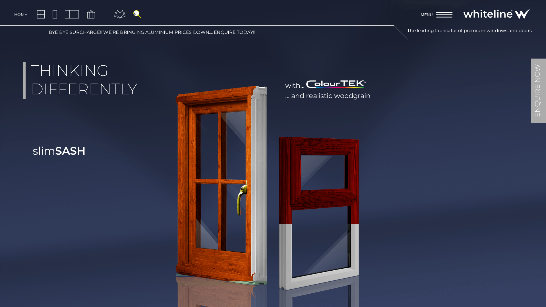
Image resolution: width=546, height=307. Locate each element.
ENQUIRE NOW (537, 90)
